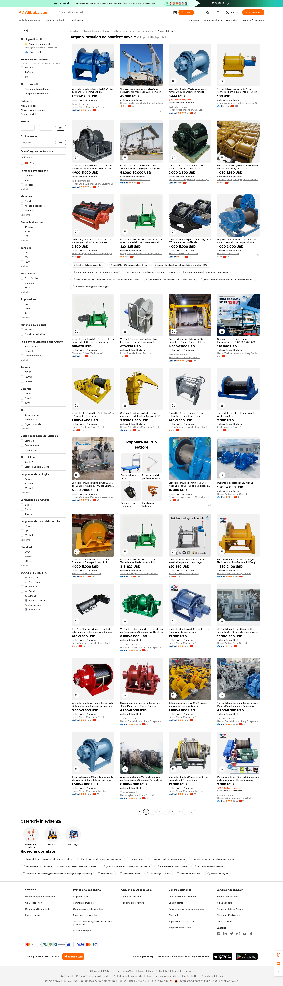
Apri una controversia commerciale (186, 909)
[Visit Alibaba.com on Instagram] (238, 934)
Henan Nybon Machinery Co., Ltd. (89, 107)
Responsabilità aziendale (37, 909)
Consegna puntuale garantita (88, 909)
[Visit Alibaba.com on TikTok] (251, 934)
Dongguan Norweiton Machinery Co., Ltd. (141, 253)
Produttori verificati (131, 896)
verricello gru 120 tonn (160, 873)
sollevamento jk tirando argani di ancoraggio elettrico (229, 279)
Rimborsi (173, 915)
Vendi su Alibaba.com (227, 896)
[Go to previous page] (139, 812)
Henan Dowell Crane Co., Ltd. (183, 253)
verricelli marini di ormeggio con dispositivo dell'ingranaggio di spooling (59, 873)
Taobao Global (155, 971)
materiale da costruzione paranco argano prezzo (172, 279)
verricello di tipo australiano (210, 866)
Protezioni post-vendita (85, 915)
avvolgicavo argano (219, 873)
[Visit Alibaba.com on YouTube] (245, 934)
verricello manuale (131, 873)
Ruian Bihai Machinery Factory (135, 353)
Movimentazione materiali (96, 31)
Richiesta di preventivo (132, 902)
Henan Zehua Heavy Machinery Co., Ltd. (140, 427)
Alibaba (74, 31)
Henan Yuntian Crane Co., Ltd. (135, 179)
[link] (278, 955)
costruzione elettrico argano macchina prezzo (128, 866)
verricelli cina (107, 873)
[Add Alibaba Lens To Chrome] (73, 956)
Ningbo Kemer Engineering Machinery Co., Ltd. (190, 179)
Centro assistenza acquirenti (183, 896)
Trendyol (176, 971)
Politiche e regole (82, 930)
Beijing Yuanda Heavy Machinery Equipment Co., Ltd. (190, 427)
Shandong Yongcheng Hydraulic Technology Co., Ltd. (238, 179)
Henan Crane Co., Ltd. (228, 253)
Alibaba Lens (41, 956)
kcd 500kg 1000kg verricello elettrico (130, 265)
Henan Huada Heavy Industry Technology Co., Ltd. (141, 103)
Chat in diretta (176, 902)
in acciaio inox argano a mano (173, 866)
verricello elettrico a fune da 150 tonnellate (103, 859)
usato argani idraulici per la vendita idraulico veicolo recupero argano (108, 279)
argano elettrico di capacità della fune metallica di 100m (183, 265)
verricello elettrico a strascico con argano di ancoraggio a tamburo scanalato (62, 866)
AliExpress (95, 971)
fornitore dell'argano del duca (89, 265)
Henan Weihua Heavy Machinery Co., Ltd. (238, 353)
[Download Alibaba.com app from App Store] (222, 956)
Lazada (141, 971)
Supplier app (147, 956)
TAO (167, 971)
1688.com (108, 971)
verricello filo (138, 859)
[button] (175, 12)
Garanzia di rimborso (83, 902)
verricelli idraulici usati (190, 873)
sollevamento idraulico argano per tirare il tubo (206, 272)
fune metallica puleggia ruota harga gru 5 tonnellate (151, 272)
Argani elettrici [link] (165, 31)
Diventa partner (224, 921)
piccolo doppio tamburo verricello (169, 859)
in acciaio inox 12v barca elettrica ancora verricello (49, 859)
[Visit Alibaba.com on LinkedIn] (225, 934)
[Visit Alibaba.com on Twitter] (232, 934)
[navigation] (43, 421)
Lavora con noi (32, 915)
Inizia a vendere (224, 902)
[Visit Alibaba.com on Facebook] (218, 934)
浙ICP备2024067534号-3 (225, 981)
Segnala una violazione (180, 927)
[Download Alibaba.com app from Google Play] (247, 956)
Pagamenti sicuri (81, 896)
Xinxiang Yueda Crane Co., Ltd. (232, 427)
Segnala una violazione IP (181, 921)
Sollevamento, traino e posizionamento (133, 31)
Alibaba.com (202, 956)
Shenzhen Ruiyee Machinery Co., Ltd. (90, 353)
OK (60, 127)
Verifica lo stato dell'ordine (230, 909)
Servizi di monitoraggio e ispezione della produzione (93, 923)
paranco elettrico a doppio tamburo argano (214, 859)
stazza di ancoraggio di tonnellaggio (92, 286)
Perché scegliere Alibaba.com (40, 896)
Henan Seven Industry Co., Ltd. (184, 357)
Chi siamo (30, 889)
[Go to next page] (192, 812)
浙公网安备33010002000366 (195, 981)
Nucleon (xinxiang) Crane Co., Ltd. (89, 427)
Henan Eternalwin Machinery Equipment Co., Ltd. (93, 183)
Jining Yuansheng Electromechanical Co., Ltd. (238, 103)
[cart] (218, 13)
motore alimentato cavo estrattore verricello (97, 272)
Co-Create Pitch (33, 902)
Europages (189, 971)
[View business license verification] (171, 981)
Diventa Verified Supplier (229, 915)
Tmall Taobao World (125, 971)
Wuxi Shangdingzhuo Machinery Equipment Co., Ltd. (93, 253)
